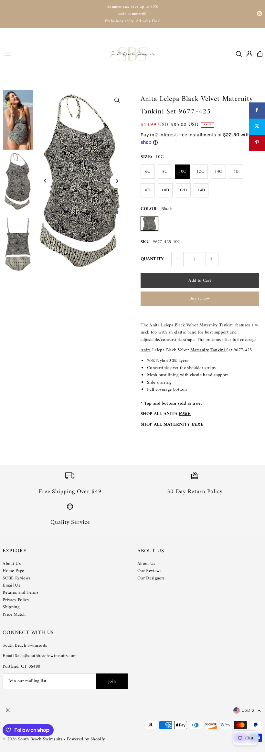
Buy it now (199, 298)
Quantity (152, 259)
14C (218, 171)
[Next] (117, 181)
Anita (154, 325)
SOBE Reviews (16, 578)
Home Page (13, 571)
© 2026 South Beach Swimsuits (32, 739)
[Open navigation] (54, 53)
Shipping (11, 607)
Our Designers (151, 578)
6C (148, 171)
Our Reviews (149, 571)
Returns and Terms (20, 592)
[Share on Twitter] (257, 127)
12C (200, 171)
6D (236, 171)
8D (148, 190)
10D (165, 190)
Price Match (14, 614)
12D (183, 190)
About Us (12, 564)
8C (165, 171)
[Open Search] (239, 54)
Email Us (11, 585)
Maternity (199, 350)
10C (182, 171)
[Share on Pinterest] (257, 143)
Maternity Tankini (216, 325)
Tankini (218, 350)
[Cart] (259, 54)
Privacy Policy (16, 600)
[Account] (249, 54)
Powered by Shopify (86, 739)
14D (201, 190)
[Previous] (45, 181)
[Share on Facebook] (257, 110)
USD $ (247, 711)
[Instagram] (259, 14)
